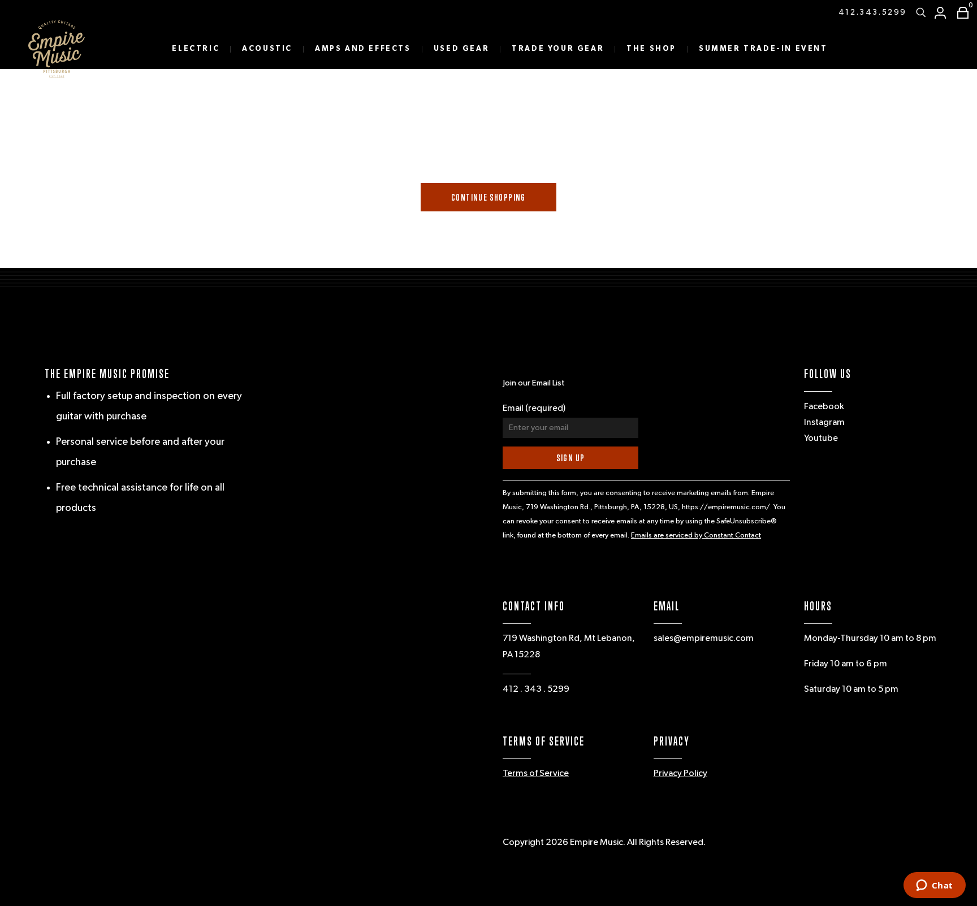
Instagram (824, 422)
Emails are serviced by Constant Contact (696, 535)
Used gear (461, 49)
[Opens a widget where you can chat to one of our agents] (934, 886)
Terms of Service (536, 773)
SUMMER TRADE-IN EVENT (763, 49)
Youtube (821, 438)
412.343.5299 (872, 12)
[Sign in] (940, 13)
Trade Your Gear (558, 49)
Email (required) (534, 408)
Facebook (824, 406)
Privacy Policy (680, 773)
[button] (960, 13)
